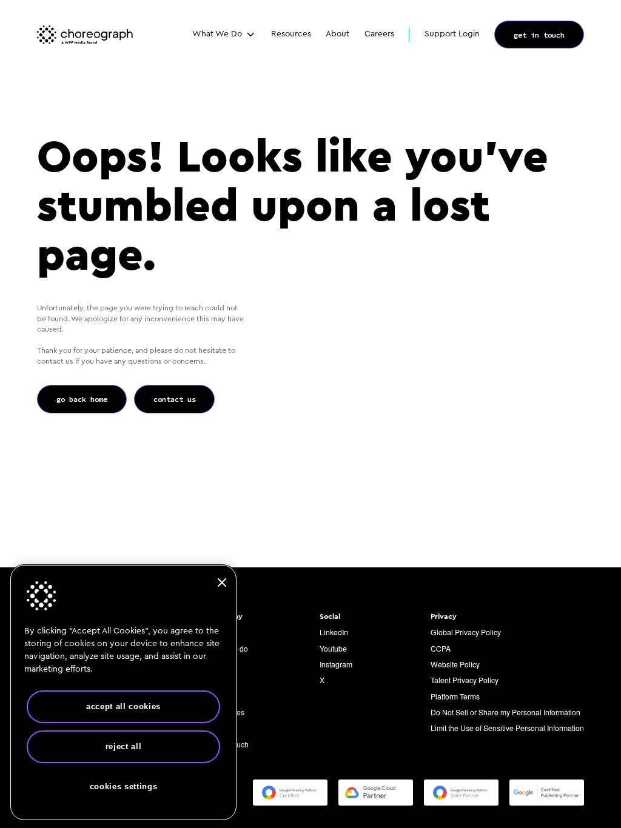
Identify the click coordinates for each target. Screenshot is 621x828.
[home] (85, 34)
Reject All (124, 746)
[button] (224, 34)
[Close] (222, 582)
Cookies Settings (124, 786)
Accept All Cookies (123, 706)
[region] (123, 692)
